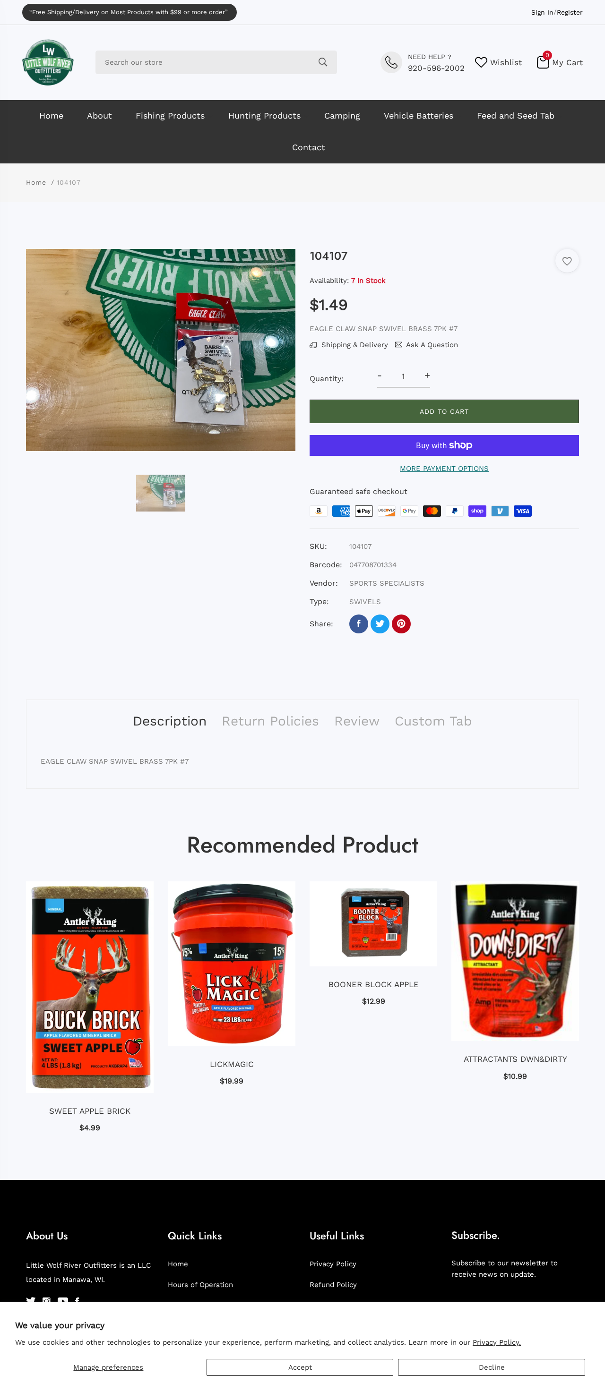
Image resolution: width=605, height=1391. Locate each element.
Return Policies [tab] (270, 721)
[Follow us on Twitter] (380, 623)
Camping (342, 115)
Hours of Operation (200, 1284)
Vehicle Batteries (418, 115)
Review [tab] (357, 721)
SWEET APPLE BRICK (89, 1111)
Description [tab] (170, 721)
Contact (308, 147)
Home (51, 115)
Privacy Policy (333, 1264)
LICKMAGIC (232, 1064)
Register (570, 12)
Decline (492, 1367)
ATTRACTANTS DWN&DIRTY (515, 1059)
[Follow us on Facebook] (358, 623)
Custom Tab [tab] (433, 721)
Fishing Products (170, 115)
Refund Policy (333, 1284)
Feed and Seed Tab (515, 115)
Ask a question (432, 345)
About (99, 115)
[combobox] (216, 62)
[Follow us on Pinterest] (401, 623)
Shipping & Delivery (353, 345)
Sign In (542, 12)
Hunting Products (264, 115)
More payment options (444, 468)
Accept (300, 1367)
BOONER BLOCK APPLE (373, 984)
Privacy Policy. (497, 1342)
